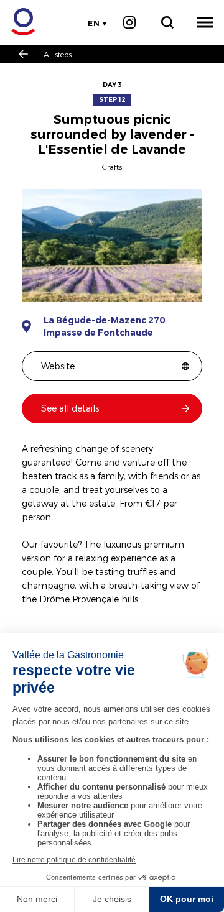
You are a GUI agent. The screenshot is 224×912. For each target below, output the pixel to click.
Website (58, 366)
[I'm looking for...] (167, 22)
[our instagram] (129, 22)
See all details (70, 408)
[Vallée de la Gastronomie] (16, 22)
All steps (58, 54)
